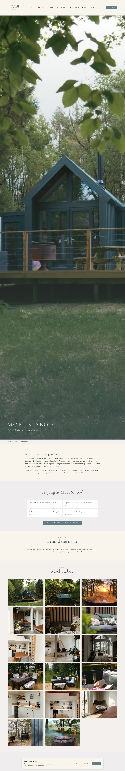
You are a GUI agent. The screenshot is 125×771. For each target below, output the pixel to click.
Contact (92, 7)
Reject (86, 763)
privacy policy (39, 765)
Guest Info (54, 7)
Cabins (16, 441)
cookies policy (28, 765)
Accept (96, 763)
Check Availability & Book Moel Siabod (62, 522)
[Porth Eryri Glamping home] (14, 7)
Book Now (112, 7)
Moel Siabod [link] (24, 441)
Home (32, 7)
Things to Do (67, 7)
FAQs (77, 7)
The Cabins (41, 7)
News (84, 7)
